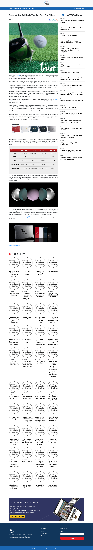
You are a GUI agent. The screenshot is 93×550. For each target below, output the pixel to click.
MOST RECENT (17, 8)
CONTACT (31, 8)
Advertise (43, 535)
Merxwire (18, 75)
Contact (43, 538)
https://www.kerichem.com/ (33, 244)
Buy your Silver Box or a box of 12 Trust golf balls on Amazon (23, 217)
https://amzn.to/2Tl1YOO (14, 245)
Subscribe (72, 538)
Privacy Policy (44, 533)
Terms (42, 531)
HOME (10, 8)
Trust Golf (15, 251)
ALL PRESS (24, 8)
